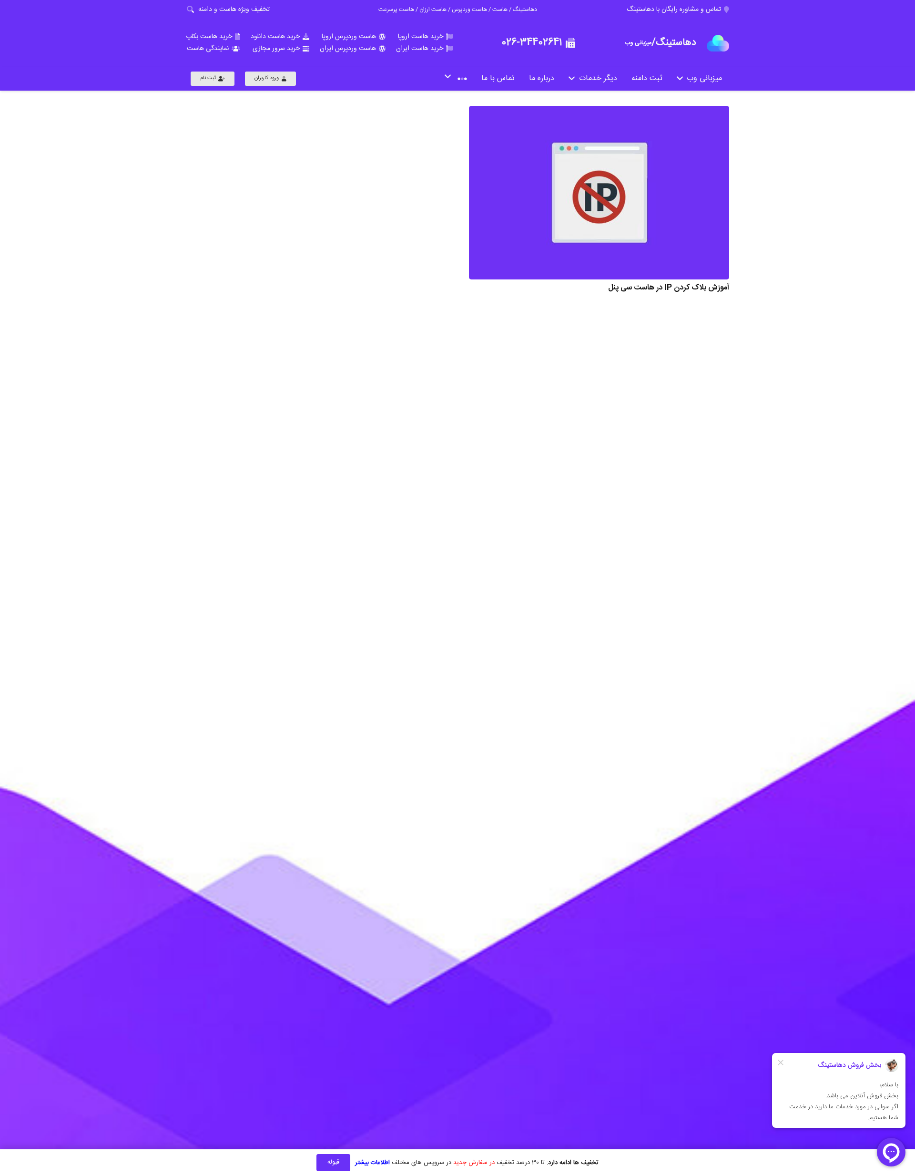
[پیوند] (718, 43)
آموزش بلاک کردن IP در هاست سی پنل (668, 287)
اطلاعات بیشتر (372, 1162)
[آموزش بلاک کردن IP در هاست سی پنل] (599, 192)
